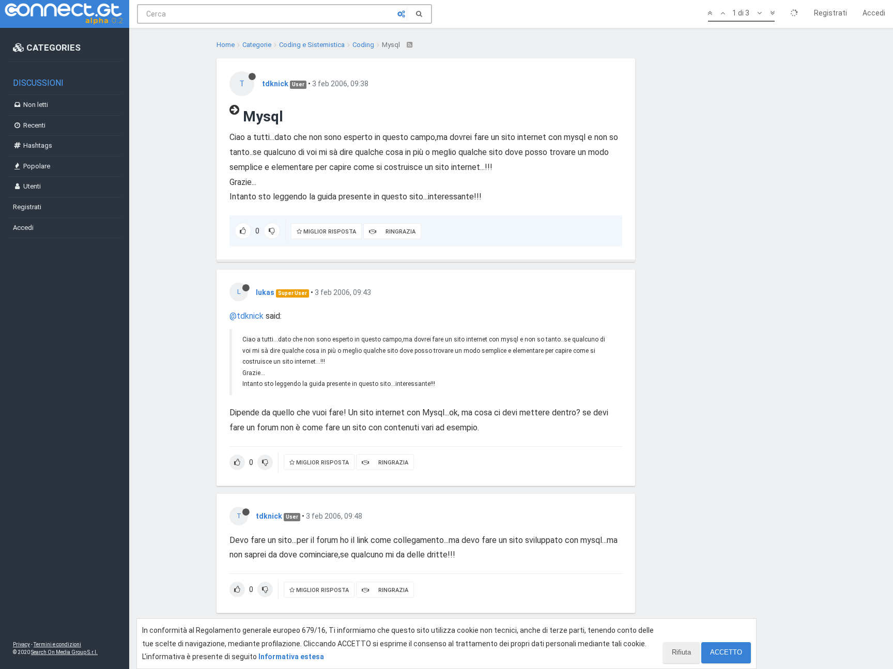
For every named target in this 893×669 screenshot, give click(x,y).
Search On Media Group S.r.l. (64, 652)
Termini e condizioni (57, 644)
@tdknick (246, 316)
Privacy (21, 644)
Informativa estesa (291, 656)
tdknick (275, 84)
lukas (265, 292)
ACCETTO (726, 652)
